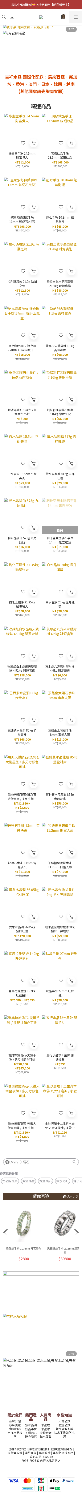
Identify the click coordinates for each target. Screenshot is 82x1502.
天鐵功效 (64, 1421)
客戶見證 (15, 1425)
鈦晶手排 (31, 1429)
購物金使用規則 (38, 1449)
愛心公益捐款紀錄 (41, 1457)
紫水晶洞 (31, 1425)
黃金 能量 (28, 1181)
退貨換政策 (15, 1453)
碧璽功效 (64, 1425)
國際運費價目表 (61, 1449)
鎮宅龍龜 (46, 1436)
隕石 (26, 1162)
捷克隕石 (31, 1436)
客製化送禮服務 (63, 1453)
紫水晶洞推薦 (64, 1429)
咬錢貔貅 (46, 1433)
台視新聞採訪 (17, 1449)
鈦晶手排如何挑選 (64, 1434)
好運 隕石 (45, 1181)
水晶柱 (45, 1425)
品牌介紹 (15, 1421)
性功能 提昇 (10, 1181)
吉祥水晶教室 (15, 1434)
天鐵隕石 (31, 1433)
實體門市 (15, 1429)
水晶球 (45, 1429)
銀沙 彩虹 (62, 1181)
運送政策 (44, 1453)
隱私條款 (30, 1453)
